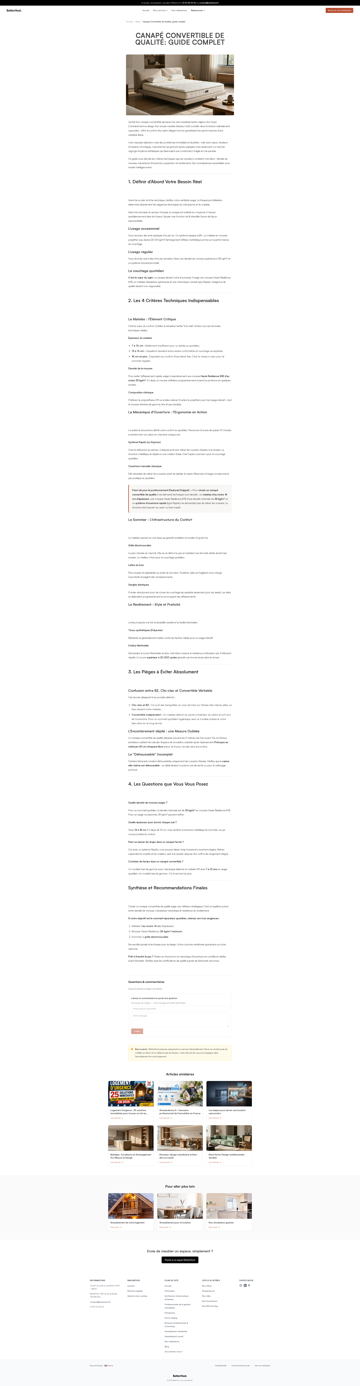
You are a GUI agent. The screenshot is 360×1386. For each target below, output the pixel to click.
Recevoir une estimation (339, 10)
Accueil (145, 10)
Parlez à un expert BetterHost (180, 1259)
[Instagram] (240, 1285)
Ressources (197, 10)
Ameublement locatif (174, 1336)
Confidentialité (220, 1366)
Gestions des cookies (137, 1296)
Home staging (171, 1318)
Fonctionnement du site (241, 1366)
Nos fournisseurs (209, 1301)
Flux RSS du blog (210, 1306)
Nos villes (206, 1296)
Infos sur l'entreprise (262, 1366)
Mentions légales (135, 1291)
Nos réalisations (179, 10)
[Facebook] (249, 1285)
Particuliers (170, 1291)
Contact (131, 1286)
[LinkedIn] (245, 1285)
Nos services (159, 10)
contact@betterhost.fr (209, 3)
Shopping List (208, 1291)
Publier (137, 1031)
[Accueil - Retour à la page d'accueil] (14, 10)
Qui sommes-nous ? (174, 1351)
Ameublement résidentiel (176, 1331)
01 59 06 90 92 (189, 3)
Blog (138, 21)
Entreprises (170, 1313)
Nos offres (207, 1286)
